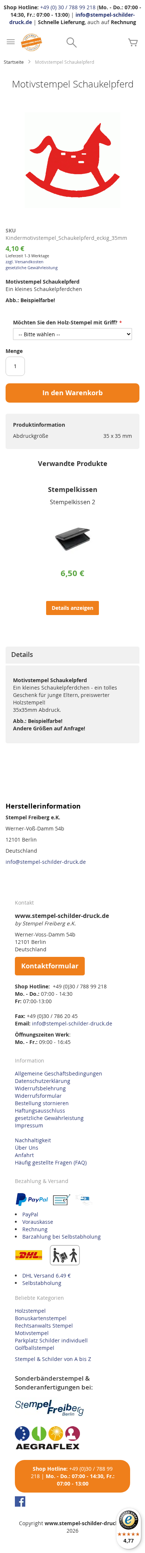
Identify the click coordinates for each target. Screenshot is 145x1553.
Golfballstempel (34, 1347)
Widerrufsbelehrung (40, 1088)
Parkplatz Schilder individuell (51, 1340)
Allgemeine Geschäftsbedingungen (58, 1073)
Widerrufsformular (38, 1095)
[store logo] (31, 42)
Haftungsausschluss (40, 1110)
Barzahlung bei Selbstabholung (61, 1236)
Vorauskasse (37, 1221)
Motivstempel (32, 1332)
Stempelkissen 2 (72, 502)
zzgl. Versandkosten (25, 261)
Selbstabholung (41, 1282)
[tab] (72, 655)
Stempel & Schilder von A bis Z (53, 1358)
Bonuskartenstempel (41, 1318)
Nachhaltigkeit (33, 1140)
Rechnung (35, 1229)
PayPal (30, 1214)
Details (22, 654)
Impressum (29, 1125)
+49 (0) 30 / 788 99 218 (68, 7)
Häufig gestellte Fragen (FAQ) (51, 1162)
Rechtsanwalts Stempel (44, 1325)
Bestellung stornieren (42, 1103)
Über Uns (26, 1147)
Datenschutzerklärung (42, 1080)
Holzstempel (30, 1310)
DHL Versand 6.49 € (46, 1275)
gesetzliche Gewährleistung (32, 267)
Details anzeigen (72, 607)
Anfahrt (24, 1155)
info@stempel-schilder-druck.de (46, 861)
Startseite (14, 62)
